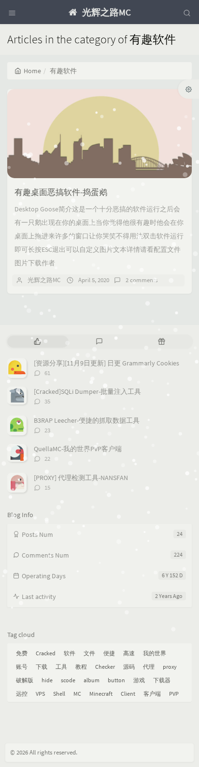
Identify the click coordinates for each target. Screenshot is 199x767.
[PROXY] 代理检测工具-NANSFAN (81, 477)
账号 (22, 666)
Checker (105, 666)
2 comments (141, 280)
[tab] (37, 342)
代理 (149, 666)
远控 (22, 693)
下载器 (162, 680)
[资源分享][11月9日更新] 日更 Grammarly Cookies (106, 363)
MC (77, 693)
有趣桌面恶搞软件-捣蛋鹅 (60, 192)
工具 (61, 666)
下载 (41, 666)
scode (68, 680)
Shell (59, 693)
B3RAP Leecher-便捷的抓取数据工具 (87, 420)
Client (128, 693)
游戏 (139, 680)
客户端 (152, 693)
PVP (174, 693)
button (116, 680)
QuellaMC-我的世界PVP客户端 (78, 448)
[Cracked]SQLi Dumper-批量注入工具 (87, 391)
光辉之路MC (44, 280)
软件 (69, 653)
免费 (22, 653)
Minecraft (101, 693)
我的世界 (154, 653)
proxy (170, 666)
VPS (40, 693)
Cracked (46, 653)
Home (32, 70)
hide (47, 680)
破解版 (24, 680)
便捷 (109, 653)
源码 (129, 666)
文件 (89, 653)
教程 (81, 666)
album (92, 680)
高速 (129, 653)
